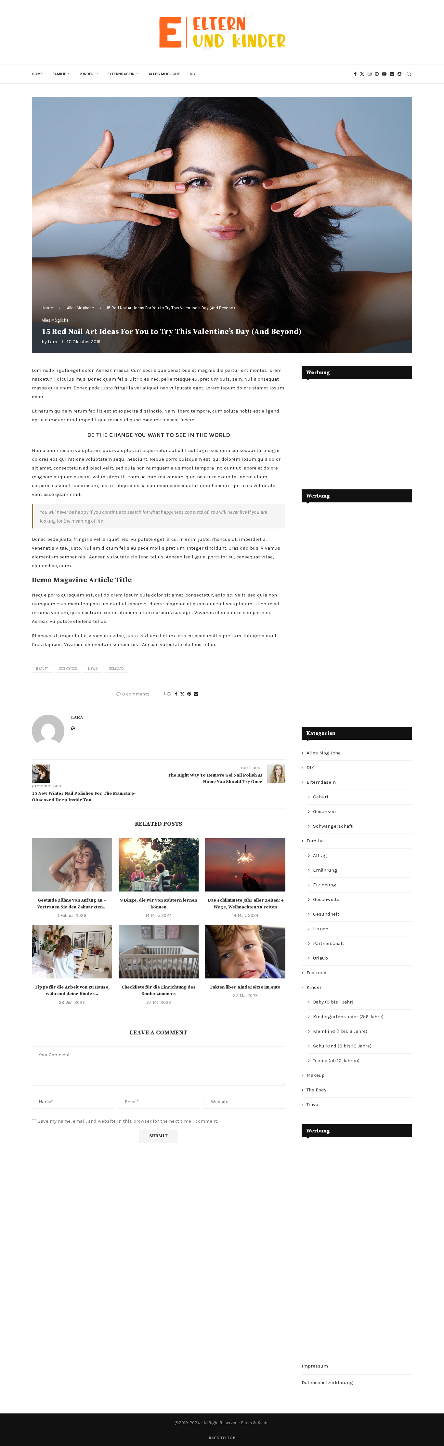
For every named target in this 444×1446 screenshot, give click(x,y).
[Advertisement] (350, 429)
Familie (59, 74)
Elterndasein (121, 74)
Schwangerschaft (333, 826)
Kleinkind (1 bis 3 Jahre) (340, 1031)
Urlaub (320, 958)
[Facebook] (355, 73)
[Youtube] (384, 73)
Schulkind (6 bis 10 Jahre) (342, 1046)
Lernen (320, 929)
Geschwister (327, 899)
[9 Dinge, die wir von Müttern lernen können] (159, 864)
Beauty (42, 669)
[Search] (409, 73)
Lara (52, 341)
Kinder (87, 74)
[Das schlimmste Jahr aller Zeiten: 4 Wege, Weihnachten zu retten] (245, 864)
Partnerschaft (328, 943)
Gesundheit (326, 914)
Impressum (315, 1366)
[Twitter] (362, 73)
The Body (316, 1090)
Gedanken (324, 811)
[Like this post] (169, 694)
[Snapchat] (399, 73)
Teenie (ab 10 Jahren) (336, 1060)
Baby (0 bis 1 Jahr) (333, 1002)
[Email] (392, 73)
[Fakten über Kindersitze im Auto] (245, 951)
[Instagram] (370, 73)
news (93, 669)
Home (37, 74)
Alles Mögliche (164, 74)
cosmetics (68, 669)
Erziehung (324, 885)
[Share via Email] (196, 694)
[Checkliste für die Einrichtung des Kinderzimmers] (159, 951)
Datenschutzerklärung (327, 1382)
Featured (317, 973)
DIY (193, 74)
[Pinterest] (377, 73)
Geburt (321, 797)
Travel (313, 1104)
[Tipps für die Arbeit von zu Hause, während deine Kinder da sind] (72, 951)
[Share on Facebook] (176, 694)
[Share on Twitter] (182, 694)
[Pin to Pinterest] (189, 694)
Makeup (316, 1075)
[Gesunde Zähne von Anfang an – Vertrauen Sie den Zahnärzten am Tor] (72, 864)
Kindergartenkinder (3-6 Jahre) (348, 1016)
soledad (116, 669)
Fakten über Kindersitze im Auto (245, 987)
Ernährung (325, 870)
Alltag (320, 855)
